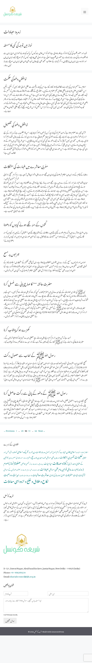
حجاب (35, 457)
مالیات (75, 474)
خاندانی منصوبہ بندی (14, 457)
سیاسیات (48, 463)
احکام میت (84, 452)
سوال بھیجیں (10, 620)
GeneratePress (58, 631)
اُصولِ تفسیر (53, 452)
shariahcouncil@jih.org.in (23, 576)
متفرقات (69, 474)
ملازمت (30, 475)
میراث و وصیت (11, 474)
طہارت (74, 469)
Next (41, 430)
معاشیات (36, 474)
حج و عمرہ (30, 457)
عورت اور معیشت (21, 469)
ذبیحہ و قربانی (72, 463)
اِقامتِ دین (37, 451)
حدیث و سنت (23, 457)
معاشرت (45, 474)
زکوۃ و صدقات (60, 463)
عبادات (44, 468)
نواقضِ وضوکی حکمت (15, 78)
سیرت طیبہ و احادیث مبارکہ (36, 463)
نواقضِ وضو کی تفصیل (16, 124)
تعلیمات (78, 456)
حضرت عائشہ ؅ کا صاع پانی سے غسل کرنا (28, 283)
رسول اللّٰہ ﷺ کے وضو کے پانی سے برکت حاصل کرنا (35, 392)
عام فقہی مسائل (55, 469)
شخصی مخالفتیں (25, 464)
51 (29, 430)
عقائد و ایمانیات (36, 469)
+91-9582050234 (18, 572)
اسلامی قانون (71, 451)
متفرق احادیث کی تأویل (57, 475)
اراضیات (78, 452)
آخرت (31, 452)
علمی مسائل (29, 469)
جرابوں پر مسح (11, 254)
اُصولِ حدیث (45, 452)
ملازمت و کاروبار (23, 475)
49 (22, 430)
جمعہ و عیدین (41, 457)
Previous (9, 430)
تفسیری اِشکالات (67, 457)
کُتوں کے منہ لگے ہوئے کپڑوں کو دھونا (25, 224)
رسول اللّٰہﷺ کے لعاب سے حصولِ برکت (29, 355)
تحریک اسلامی (23, 451)
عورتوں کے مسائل (10, 469)
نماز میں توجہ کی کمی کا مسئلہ (18, 44)
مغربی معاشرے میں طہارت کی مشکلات (26, 166)
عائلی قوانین (66, 469)
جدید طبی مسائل (51, 457)
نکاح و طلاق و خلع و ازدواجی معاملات (26, 480)
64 (36, 430)
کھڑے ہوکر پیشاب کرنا (16, 329)
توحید (59, 457)
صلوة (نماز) (14, 463)
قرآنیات (82, 474)
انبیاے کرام (61, 451)
